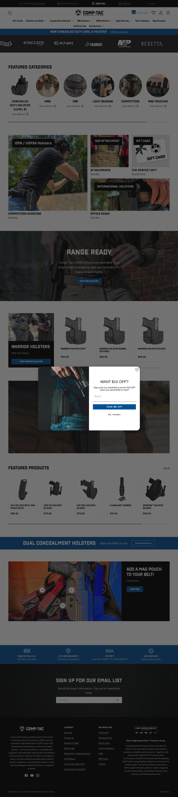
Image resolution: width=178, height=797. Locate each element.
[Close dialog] (137, 369)
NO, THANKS (114, 415)
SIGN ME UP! (114, 407)
